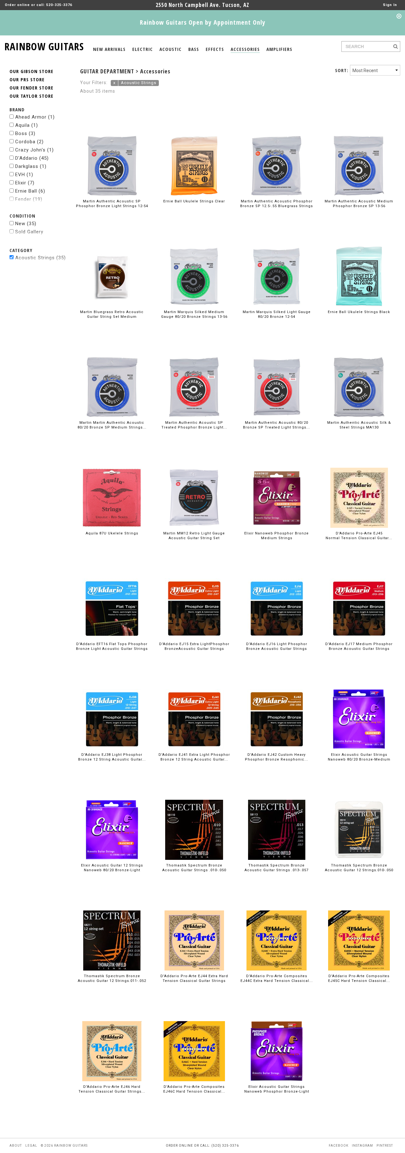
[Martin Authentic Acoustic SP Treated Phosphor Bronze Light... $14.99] (194, 375)
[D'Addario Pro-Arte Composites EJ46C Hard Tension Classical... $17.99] (194, 1040)
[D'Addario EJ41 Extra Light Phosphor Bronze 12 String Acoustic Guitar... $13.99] (194, 708)
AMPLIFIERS (279, 49)
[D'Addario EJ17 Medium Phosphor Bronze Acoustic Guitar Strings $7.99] (359, 597)
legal (31, 1145)
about (15, 1145)
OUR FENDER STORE (31, 87)
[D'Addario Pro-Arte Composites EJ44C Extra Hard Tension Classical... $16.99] (276, 929)
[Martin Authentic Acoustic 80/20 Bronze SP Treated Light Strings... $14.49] (276, 375)
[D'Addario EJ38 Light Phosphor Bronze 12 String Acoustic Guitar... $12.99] (111, 708)
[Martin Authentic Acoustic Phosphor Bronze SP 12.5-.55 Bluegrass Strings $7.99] (276, 154)
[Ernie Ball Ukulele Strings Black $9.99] (359, 265)
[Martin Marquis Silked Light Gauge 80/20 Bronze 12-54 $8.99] (276, 265)
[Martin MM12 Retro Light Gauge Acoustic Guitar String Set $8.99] (194, 486)
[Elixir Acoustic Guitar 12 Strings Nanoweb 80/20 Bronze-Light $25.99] (111, 818)
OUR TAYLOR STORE (31, 96)
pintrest (385, 1145)
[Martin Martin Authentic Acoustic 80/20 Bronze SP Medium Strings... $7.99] (112, 375)
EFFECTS (215, 49)
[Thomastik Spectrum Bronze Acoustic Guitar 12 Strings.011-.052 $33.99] (112, 929)
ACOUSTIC (170, 49)
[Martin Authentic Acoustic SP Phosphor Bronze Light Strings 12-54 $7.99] (112, 154)
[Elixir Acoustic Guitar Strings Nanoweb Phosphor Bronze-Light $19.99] (276, 1040)
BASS (193, 49)
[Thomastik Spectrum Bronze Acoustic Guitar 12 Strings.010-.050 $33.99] (359, 818)
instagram (362, 1145)
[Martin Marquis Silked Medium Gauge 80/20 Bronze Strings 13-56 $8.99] (194, 265)
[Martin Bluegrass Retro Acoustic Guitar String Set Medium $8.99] (112, 265)
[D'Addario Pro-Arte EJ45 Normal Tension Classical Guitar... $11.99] (359, 486)
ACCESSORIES (245, 49)
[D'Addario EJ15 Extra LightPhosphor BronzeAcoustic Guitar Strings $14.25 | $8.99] (194, 597)
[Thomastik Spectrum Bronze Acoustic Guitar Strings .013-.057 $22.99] (276, 818)
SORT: (341, 70)
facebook (338, 1145)
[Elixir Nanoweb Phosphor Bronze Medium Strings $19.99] (276, 486)
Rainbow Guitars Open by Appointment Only (202, 22)
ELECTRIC (142, 49)
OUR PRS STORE (27, 79)
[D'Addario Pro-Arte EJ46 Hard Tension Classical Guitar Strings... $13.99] (112, 1040)
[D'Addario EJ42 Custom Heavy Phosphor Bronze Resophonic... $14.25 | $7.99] (276, 708)
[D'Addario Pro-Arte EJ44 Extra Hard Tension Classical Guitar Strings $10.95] (194, 929)
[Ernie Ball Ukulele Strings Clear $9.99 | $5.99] (194, 154)
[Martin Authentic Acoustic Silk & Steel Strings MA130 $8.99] (359, 375)
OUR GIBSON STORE (31, 71)
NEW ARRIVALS (109, 49)
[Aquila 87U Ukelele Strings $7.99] (111, 486)
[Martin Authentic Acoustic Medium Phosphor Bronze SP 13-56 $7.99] (359, 154)
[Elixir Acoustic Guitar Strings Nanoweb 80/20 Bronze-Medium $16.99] (359, 708)
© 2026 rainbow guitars (64, 1145)
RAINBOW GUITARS (44, 45)
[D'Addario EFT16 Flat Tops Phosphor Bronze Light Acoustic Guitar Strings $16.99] (111, 597)
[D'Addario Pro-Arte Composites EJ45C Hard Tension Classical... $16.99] (359, 929)
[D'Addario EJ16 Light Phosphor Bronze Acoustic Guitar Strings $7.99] (276, 597)
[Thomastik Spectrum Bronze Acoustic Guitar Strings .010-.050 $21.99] (194, 818)
